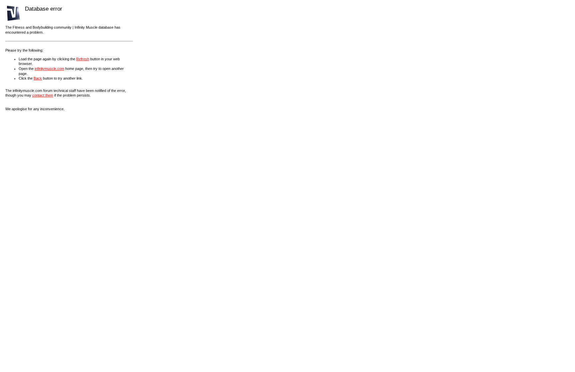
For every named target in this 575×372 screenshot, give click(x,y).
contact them (42, 95)
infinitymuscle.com (49, 69)
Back (38, 78)
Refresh (82, 59)
